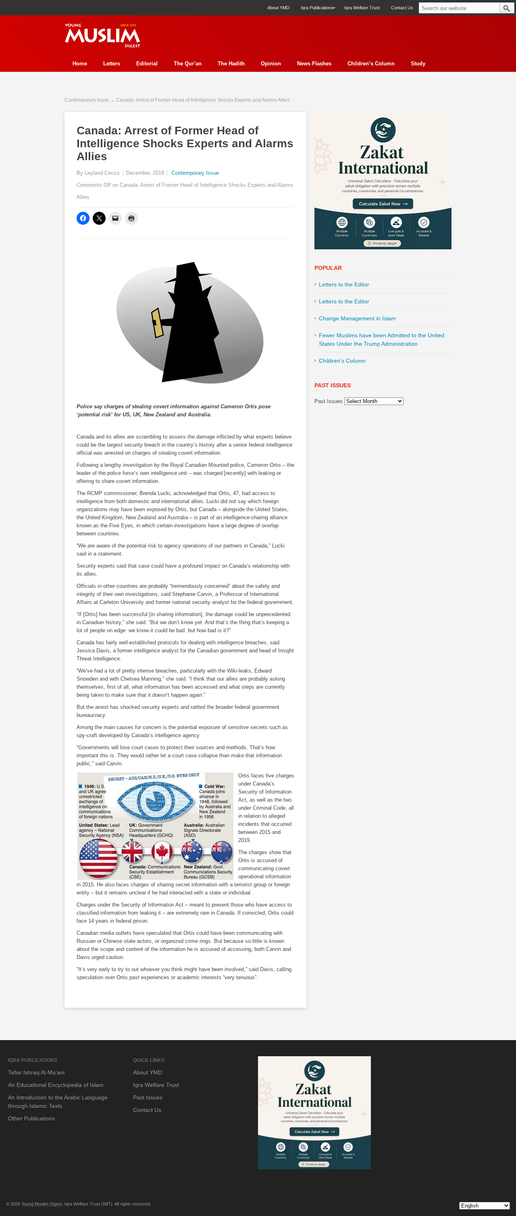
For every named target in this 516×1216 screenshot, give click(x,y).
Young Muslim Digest (41, 1203)
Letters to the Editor (344, 284)
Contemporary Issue (86, 100)
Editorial (147, 64)
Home (80, 64)
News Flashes (314, 64)
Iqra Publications (314, 10)
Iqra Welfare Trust (362, 7)
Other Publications (31, 1118)
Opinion (271, 64)
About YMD (278, 7)
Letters (111, 64)
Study (418, 64)
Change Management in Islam (357, 318)
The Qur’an (188, 64)
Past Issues (328, 401)
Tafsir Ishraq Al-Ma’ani (36, 1072)
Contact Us (402, 7)
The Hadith (231, 64)
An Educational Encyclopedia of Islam (56, 1085)
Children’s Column (371, 64)
